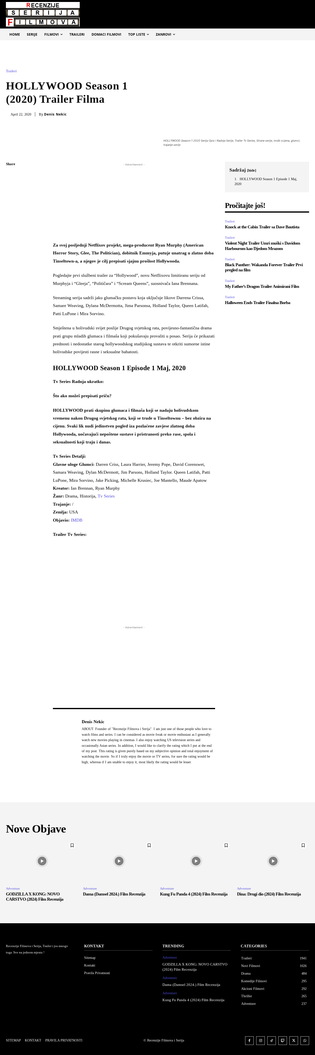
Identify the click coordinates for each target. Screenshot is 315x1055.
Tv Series (106, 496)
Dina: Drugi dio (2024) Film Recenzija (269, 894)
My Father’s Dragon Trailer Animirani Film (262, 286)
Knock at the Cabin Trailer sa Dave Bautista (262, 226)
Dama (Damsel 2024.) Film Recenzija (114, 894)
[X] (11, 187)
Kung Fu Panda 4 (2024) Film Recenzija (193, 894)
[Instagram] (260, 1040)
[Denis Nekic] (65, 742)
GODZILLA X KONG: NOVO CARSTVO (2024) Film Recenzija (34, 897)
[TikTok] (271, 1040)
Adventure (13, 888)
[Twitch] (282, 1040)
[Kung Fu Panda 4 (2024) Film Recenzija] (196, 861)
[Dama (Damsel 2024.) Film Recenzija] (119, 861)
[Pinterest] (11, 199)
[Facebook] (11, 176)
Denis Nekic (55, 114)
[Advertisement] (134, 201)
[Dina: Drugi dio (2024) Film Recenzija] (273, 861)
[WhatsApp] (11, 211)
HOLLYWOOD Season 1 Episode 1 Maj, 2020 (266, 181)
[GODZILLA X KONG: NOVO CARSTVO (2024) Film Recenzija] (42, 861)
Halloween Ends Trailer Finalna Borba (257, 302)
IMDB (76, 520)
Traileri (11, 71)
